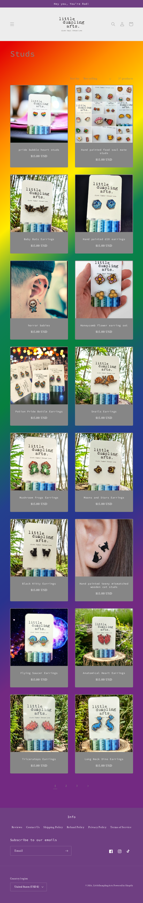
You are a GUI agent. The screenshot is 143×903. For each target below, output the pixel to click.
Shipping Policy (53, 827)
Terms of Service (120, 827)
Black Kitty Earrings (39, 583)
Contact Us (33, 827)
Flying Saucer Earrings (39, 673)
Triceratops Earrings (39, 759)
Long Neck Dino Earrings (104, 759)
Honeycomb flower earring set (104, 325)
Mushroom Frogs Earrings (39, 497)
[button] (12, 24)
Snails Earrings (104, 411)
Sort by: (75, 78)
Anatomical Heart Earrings (104, 673)
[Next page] (87, 785)
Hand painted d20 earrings (104, 239)
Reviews (17, 827)
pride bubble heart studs (39, 149)
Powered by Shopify (123, 885)
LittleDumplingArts (103, 885)
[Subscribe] (66, 851)
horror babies (39, 325)
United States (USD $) (26, 887)
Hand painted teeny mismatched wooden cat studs (104, 585)
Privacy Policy (97, 827)
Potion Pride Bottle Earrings (39, 411)
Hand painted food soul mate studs (104, 151)
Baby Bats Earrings (39, 239)
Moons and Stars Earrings (104, 497)
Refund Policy (75, 827)
